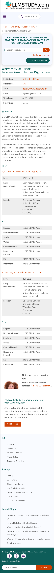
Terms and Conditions (15, 461)
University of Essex (19, 27)
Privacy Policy (12, 457)
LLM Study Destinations (16, 488)
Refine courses (39, 55)
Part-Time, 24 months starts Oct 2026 (22, 273)
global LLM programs (42, 386)
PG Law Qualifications (16, 501)
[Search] (46, 50)
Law (33, 27)
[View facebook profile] (9, 556)
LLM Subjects (12, 496)
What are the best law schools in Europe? (24, 527)
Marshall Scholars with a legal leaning (22, 523)
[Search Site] (22, 16)
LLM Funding (12, 480)
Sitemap (10, 476)
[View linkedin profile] (23, 556)
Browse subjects (39, 60)
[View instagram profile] (16, 556)
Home (4, 27)
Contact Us (11, 449)
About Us (11, 444)
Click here (12, 424)
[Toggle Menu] (4, 16)
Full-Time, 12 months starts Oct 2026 (21, 172)
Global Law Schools (15, 484)
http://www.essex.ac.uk (34, 89)
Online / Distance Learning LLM (20, 492)
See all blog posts (14, 543)
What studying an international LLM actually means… (28, 539)
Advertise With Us (14, 453)
